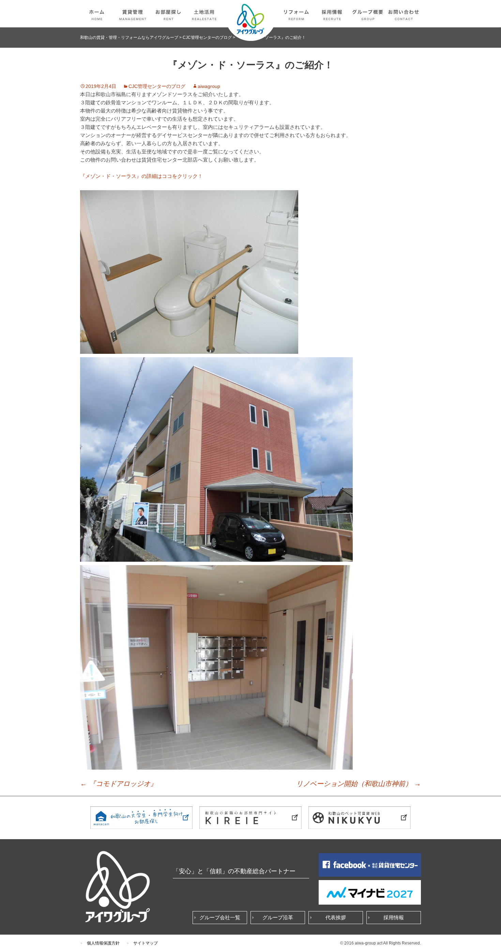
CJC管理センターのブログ (156, 86)
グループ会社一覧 (219, 917)
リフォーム (296, 13)
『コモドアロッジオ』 (118, 783)
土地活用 (204, 13)
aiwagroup (209, 86)
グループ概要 (368, 13)
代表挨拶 (335, 917)
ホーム (97, 13)
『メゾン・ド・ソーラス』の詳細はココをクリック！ (141, 176)
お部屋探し (169, 13)
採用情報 (332, 13)
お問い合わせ (404, 13)
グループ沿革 (277, 917)
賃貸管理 (133, 13)
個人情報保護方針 (103, 943)
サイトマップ (145, 943)
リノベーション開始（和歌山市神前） (358, 783)
